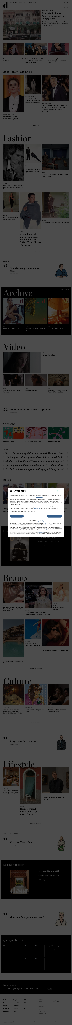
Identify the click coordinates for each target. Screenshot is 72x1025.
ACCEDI (40, 520)
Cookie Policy (38, 497)
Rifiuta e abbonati (54, 516)
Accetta (16, 516)
